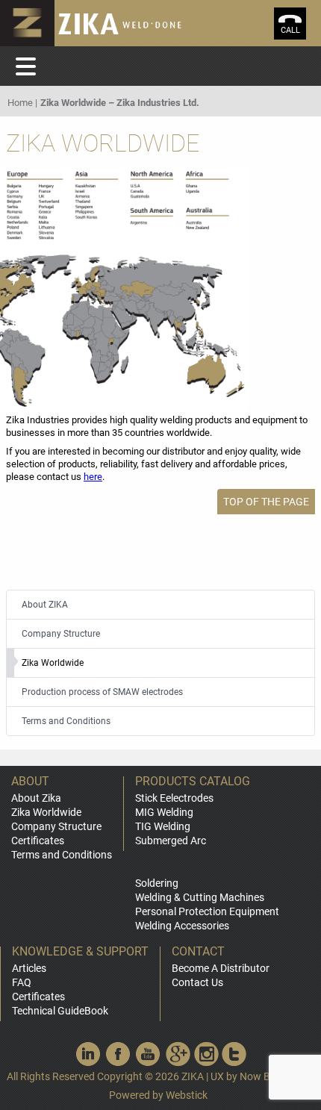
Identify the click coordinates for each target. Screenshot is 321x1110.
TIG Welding (162, 826)
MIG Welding (164, 812)
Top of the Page (266, 502)
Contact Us (197, 982)
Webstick (187, 1095)
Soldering (156, 883)
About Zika (36, 798)
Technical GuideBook (60, 1011)
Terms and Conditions (61, 855)
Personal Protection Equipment (207, 911)
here (93, 476)
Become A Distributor (220, 968)
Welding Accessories (182, 926)
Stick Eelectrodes (174, 798)
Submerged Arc (170, 840)
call (290, 30)
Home (20, 102)
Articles (29, 968)
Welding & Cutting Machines (199, 897)
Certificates (37, 840)
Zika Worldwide (46, 812)
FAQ (21, 982)
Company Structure (56, 826)
